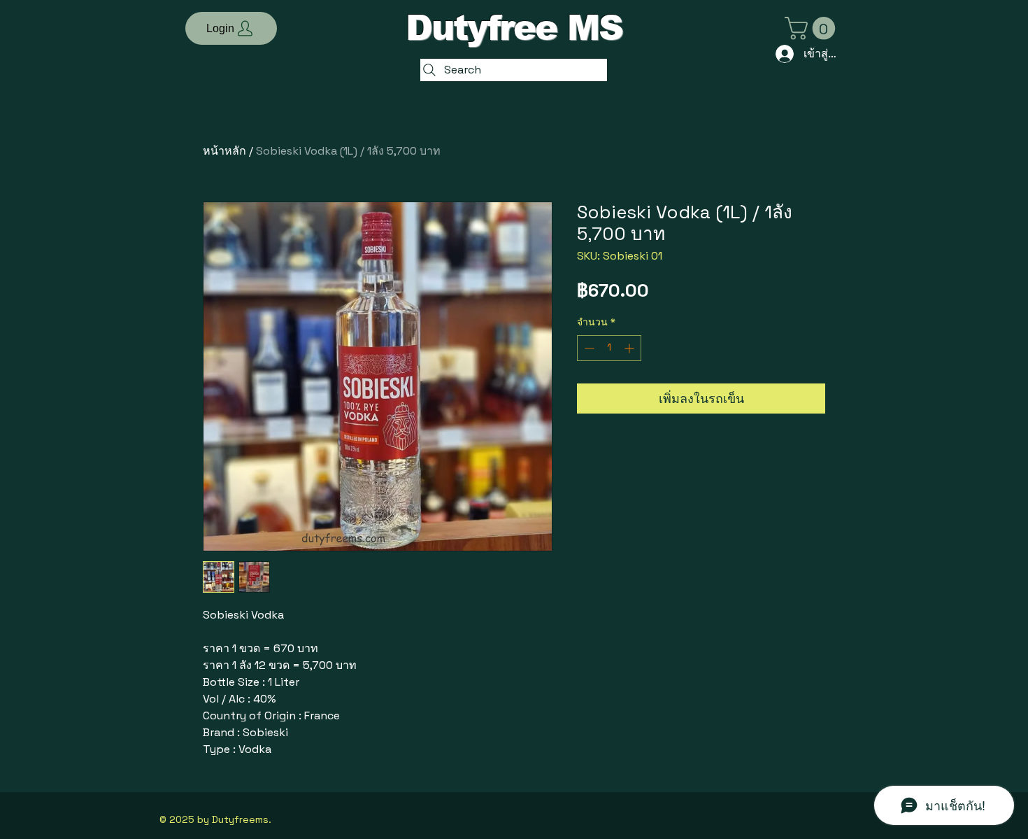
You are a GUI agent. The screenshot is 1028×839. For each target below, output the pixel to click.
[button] (231, 28)
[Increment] (630, 348)
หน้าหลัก (224, 150)
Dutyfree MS (514, 28)
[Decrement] (588, 348)
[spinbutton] (609, 348)
